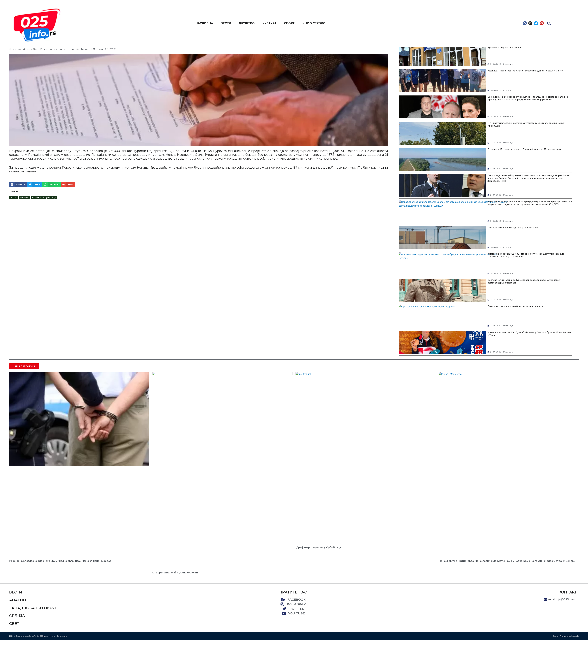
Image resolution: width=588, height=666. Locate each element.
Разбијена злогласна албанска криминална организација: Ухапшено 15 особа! (60, 561)
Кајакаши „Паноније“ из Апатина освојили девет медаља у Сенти (525, 70)
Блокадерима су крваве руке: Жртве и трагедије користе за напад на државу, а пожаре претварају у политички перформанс (528, 98)
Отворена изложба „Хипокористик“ (176, 572)
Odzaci (13, 197)
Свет (14, 623)
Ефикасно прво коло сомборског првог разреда (515, 306)
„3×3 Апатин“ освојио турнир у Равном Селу (513, 227)
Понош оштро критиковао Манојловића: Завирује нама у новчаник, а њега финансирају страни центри (507, 561)
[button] (549, 23)
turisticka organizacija (44, 197)
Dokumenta (62, 636)
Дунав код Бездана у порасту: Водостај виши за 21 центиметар (524, 149)
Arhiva (52, 636)
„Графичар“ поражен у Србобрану (318, 547)
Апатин (17, 600)
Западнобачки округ (33, 608)
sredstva (25, 197)
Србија (17, 616)
